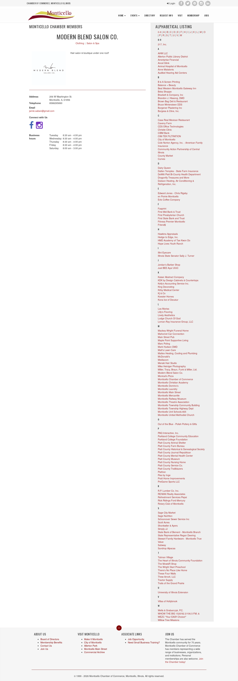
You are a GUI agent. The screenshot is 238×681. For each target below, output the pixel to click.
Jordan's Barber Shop (169, 264)
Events (134, 15)
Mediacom (163, 359)
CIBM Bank (163, 133)
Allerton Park (90, 645)
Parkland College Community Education (178, 436)
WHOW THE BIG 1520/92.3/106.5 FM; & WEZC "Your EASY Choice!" (178, 615)
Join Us (44, 648)
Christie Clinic (165, 129)
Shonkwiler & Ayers (168, 525)
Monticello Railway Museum (172, 398)
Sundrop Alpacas (166, 548)
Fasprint (162, 208)
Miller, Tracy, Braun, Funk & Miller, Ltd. (177, 369)
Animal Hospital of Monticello (172, 66)
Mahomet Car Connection (171, 333)
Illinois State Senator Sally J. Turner (176, 255)
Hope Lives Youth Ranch (170, 243)
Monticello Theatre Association (173, 402)
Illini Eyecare (164, 252)
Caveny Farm (165, 123)
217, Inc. (162, 44)
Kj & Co (161, 293)
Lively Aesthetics (166, 315)
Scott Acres (164, 522)
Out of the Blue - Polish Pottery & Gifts (177, 424)
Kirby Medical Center (168, 290)
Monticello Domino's (168, 385)
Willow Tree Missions (168, 620)
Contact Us (46, 645)
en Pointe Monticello (168, 196)
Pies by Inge (164, 475)
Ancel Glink (163, 63)
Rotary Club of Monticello (171, 503)
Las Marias (163, 308)
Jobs (206, 15)
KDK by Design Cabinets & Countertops (178, 280)
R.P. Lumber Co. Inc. (168, 490)
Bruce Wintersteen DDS (170, 104)
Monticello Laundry (167, 389)
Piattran (162, 471)
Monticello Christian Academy (173, 382)
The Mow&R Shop (167, 563)
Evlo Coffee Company (169, 199)
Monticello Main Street (169, 392)
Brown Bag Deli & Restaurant (173, 101)
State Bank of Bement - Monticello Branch (179, 532)
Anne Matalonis (166, 69)
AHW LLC (163, 53)
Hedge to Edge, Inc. (168, 237)
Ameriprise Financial (168, 59)
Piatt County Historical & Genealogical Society (181, 449)
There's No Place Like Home (172, 570)
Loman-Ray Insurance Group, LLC (175, 321)
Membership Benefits (51, 642)
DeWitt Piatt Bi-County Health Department (179, 174)
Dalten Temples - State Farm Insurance (178, 171)
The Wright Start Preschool (172, 567)
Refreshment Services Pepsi (172, 497)
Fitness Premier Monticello (171, 221)
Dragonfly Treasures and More (173, 177)
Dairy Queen (164, 167)
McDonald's (164, 356)
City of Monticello (166, 139)
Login (172, 3)
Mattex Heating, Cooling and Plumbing (177, 353)
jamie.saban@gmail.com (41, 110)
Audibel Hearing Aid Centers (172, 72)
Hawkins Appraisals (168, 233)
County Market (165, 155)
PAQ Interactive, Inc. (168, 433)
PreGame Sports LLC (169, 481)
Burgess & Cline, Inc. (168, 111)
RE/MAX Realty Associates (171, 494)
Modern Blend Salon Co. (170, 372)
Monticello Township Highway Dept (175, 408)
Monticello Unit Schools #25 (172, 411)
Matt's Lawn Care (167, 350)
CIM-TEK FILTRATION (169, 136)
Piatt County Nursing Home (172, 462)
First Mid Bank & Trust (169, 211)
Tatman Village (165, 557)
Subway (162, 545)
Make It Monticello (93, 639)
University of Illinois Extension (173, 592)
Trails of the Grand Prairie (171, 583)
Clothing (80, 43)
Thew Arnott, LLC (167, 576)
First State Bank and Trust (171, 218)
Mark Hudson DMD (167, 346)
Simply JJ (163, 528)
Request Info (166, 15)
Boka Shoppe (165, 91)
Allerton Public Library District (173, 56)
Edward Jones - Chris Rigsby (172, 193)
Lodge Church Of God (169, 318)
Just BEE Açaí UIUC (168, 268)
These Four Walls (167, 573)
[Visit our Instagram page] (201, 3)
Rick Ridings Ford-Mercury (171, 500)
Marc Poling (164, 343)
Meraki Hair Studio (167, 363)
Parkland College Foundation (173, 439)
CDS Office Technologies (170, 126)
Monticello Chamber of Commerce (175, 379)
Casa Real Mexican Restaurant (174, 120)
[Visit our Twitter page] (188, 3)
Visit (180, 15)
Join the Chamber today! (184, 660)
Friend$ (162, 224)
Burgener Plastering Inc (170, 107)
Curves (161, 158)
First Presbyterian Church (171, 215)
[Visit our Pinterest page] (195, 3)
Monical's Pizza (166, 376)
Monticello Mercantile (169, 395)
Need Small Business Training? (144, 642)
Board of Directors (49, 639)
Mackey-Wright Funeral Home (173, 330)
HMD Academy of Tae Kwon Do (174, 240)
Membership (193, 15)
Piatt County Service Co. (170, 465)
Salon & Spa (93, 43)
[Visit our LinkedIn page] (208, 3)
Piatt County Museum (169, 458)
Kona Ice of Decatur (168, 299)
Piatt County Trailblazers (170, 468)
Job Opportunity (136, 639)
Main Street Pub (166, 337)
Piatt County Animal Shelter (172, 442)
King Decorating (166, 286)
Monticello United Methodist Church (176, 415)
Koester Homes (166, 296)
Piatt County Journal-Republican (174, 452)
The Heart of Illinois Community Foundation (180, 560)
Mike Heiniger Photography (172, 366)
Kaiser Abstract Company (171, 277)
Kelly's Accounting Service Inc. (173, 283)
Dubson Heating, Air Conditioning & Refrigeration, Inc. (176, 182)
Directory (149, 15)
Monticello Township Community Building (179, 405)
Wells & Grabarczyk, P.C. (170, 610)
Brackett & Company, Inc (170, 94)
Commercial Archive (94, 652)
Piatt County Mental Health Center (175, 455)
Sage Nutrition (165, 515)
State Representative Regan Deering (177, 535)
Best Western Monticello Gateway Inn (177, 88)
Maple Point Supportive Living (173, 340)
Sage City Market (167, 512)
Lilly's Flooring (165, 311)
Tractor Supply (165, 580)
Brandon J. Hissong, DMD (171, 98)
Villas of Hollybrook (167, 601)
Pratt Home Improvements (171, 478)
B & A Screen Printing (169, 81)
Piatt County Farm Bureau (171, 446)
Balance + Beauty (167, 85)
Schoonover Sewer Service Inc (173, 519)
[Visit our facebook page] (181, 3)
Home (121, 15)
